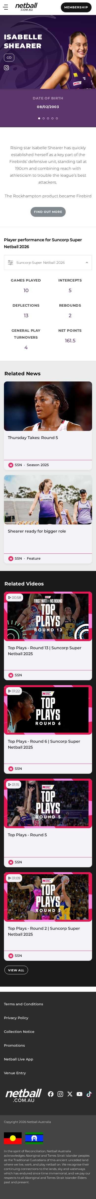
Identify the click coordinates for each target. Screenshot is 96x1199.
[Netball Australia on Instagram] (60, 1095)
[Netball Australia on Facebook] (51, 1095)
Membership (76, 7)
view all (16, 970)
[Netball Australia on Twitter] (70, 1095)
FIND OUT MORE (48, 212)
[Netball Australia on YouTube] (79, 1095)
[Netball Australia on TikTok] (89, 1095)
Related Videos (24, 584)
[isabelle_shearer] (6, 69)
